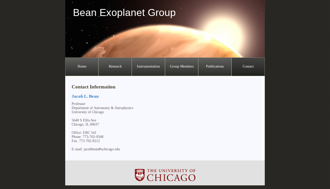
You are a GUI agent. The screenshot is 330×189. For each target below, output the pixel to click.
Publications (215, 66)
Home (82, 66)
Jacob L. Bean (85, 96)
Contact (248, 66)
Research (115, 66)
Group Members (182, 66)
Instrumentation (148, 66)
